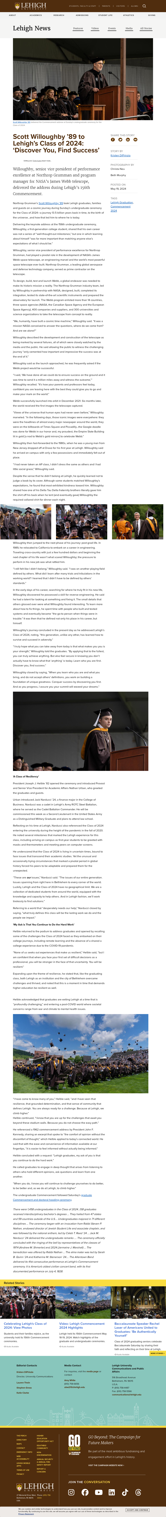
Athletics (128, 15)
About (12, 15)
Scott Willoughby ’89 (51, 203)
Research (59, 15)
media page (93, 1371)
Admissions (82, 15)
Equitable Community (42, 1447)
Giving (151, 15)
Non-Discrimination (44, 1454)
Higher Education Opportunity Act (45, 1438)
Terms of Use (23, 1470)
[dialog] (83, 1512)
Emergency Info (24, 1452)
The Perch (21, 1435)
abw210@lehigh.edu (74, 1387)
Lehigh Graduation (122, 202)
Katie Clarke (23, 1392)
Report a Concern (41, 1470)
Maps (19, 1444)
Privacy (20, 1474)
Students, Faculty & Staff (82, 6)
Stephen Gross (24, 1387)
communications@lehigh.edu (126, 1394)
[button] (144, 6)
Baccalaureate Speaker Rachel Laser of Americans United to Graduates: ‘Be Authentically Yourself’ (137, 1329)
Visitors (120, 6)
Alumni (134, 6)
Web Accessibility (23, 1458)
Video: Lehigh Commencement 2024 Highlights (82, 1325)
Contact (21, 1448)
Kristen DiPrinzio (120, 155)
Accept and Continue (137, 1510)
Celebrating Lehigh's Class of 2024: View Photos (25, 1325)
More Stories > (158, 1353)
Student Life (105, 15)
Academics (36, 15)
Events (112, 28)
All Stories (146, 28)
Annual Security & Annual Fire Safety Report (45, 1462)
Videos (95, 28)
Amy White (69, 1380)
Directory (22, 1440)
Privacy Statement (26, 1514)
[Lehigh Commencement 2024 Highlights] (83, 1302)
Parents (106, 6)
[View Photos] (27, 1302)
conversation (97, 1482)
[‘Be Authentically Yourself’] (138, 1302)
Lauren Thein (23, 1382)
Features (78, 28)
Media (129, 28)
